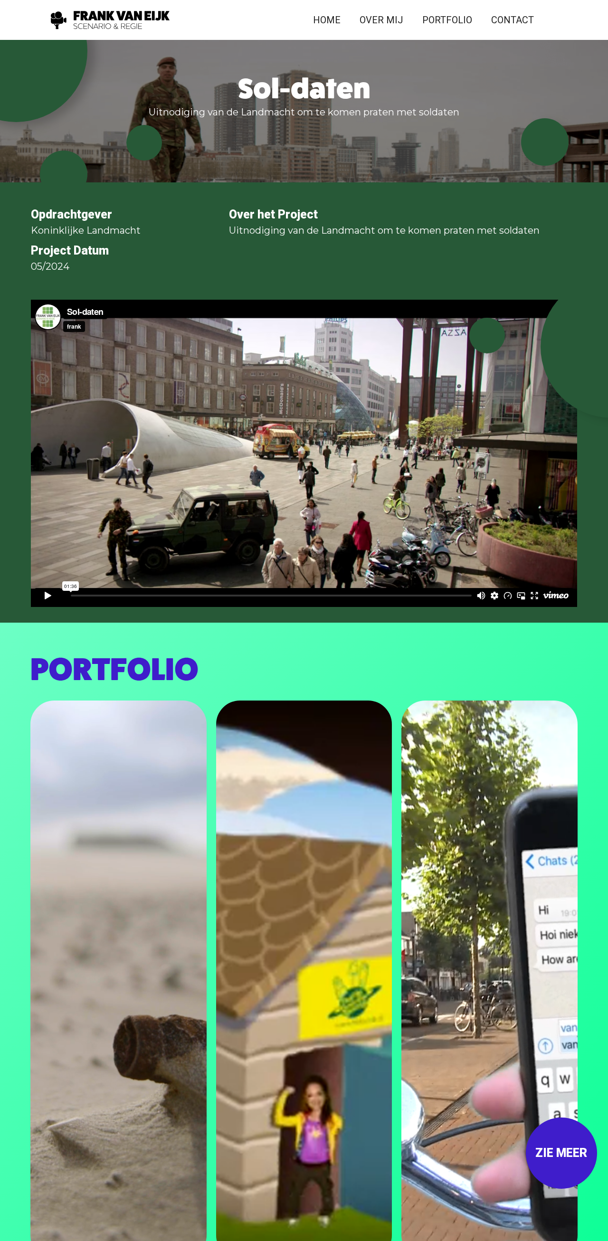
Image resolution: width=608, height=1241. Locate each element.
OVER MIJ (381, 20)
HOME (327, 20)
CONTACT (512, 20)
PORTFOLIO (447, 20)
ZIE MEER (561, 1153)
